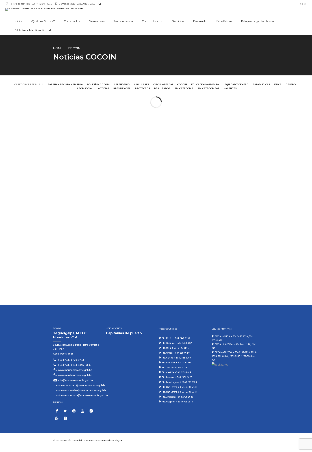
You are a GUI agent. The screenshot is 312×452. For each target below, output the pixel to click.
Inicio (18, 21)
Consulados (72, 21)
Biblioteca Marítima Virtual (32, 30)
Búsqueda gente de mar (258, 21)
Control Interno (152, 21)
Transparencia (123, 21)
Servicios (178, 21)
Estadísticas (224, 21)
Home (58, 48)
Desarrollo (200, 21)
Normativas (97, 21)
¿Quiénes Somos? (43, 21)
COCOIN (74, 48)
